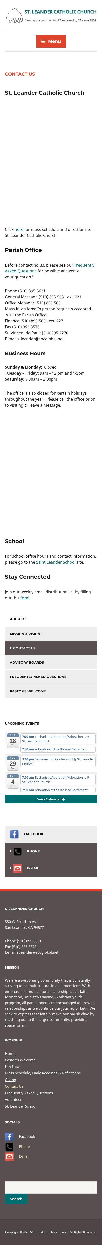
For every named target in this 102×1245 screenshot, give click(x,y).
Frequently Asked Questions (38, 677)
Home (10, 1053)
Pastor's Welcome (28, 691)
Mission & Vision (25, 634)
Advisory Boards (27, 662)
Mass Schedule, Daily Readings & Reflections (43, 1072)
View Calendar (49, 799)
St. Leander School (20, 1106)
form (25, 598)
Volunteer (13, 1099)
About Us (18, 619)
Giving (10, 1079)
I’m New (12, 1066)
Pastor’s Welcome (20, 1059)
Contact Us (24, 648)
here (19, 229)
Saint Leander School (56, 562)
